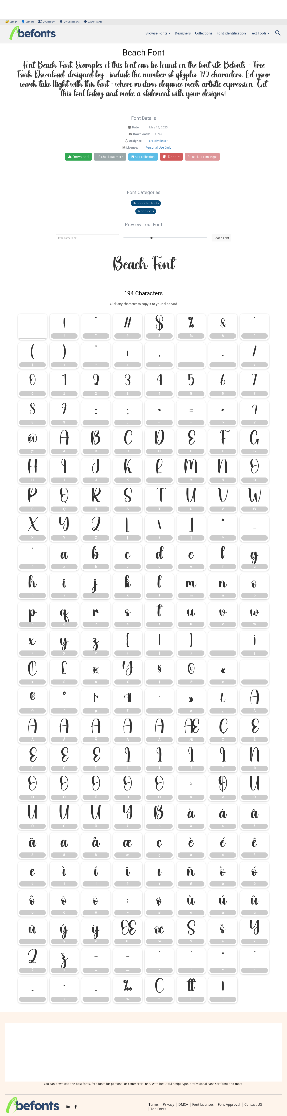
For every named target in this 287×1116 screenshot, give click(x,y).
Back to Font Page (204, 157)
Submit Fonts (95, 21)
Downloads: (141, 134)
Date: (136, 127)
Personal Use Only (158, 147)
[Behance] (68, 1107)
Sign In (11, 21)
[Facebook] (75, 1107)
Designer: (135, 141)
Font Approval (229, 1104)
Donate (173, 156)
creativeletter (158, 141)
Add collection (145, 157)
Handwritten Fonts (146, 203)
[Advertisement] (143, 1052)
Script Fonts (145, 211)
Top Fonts (158, 1109)
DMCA (183, 1104)
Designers (183, 33)
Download (80, 156)
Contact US (253, 1104)
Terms (154, 1104)
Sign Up (27, 21)
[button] (278, 34)
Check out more (112, 157)
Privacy (168, 1104)
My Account (48, 21)
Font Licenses (203, 1104)
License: (132, 147)
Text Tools (258, 33)
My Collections (71, 21)
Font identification (231, 33)
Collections (203, 33)
